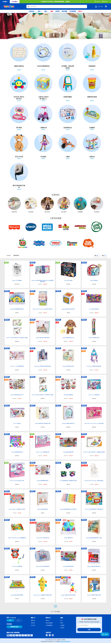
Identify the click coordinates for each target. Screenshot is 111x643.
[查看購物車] (106, 6)
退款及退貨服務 (49, 622)
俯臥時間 (14, 212)
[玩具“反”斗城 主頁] (9, 6)
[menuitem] (31, 11)
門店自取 (62, 627)
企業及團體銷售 (49, 625)
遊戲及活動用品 (19, 66)
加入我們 (33, 625)
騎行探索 (47, 212)
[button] (30, 1)
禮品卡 (61, 622)
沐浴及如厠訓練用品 (43, 66)
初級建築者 (92, 66)
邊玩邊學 (63, 212)
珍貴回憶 (96, 212)
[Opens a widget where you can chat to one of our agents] (104, 634)
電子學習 (19, 127)
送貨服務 (62, 625)
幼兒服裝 (43, 156)
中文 (10, 620)
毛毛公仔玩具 (19, 156)
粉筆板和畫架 (68, 97)
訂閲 (89, 629)
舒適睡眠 (80, 212)
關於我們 (33, 620)
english (18, 620)
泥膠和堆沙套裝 (92, 97)
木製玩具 (92, 156)
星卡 (61, 620)
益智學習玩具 (68, 127)
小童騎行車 (43, 127)
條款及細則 (63, 641)
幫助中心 (106, 1)
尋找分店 (98, 1)
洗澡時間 (30, 212)
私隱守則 (68, 641)
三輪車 (68, 156)
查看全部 (19, 69)
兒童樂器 (92, 127)
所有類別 (9, 255)
